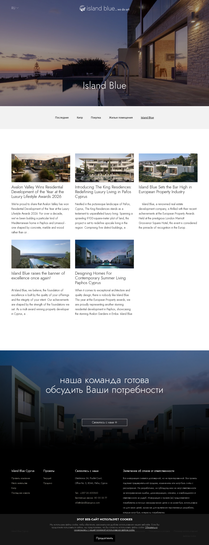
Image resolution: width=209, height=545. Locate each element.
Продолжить (104, 538)
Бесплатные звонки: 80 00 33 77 (91, 497)
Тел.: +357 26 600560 (86, 493)
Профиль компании (20, 478)
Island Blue (147, 117)
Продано (47, 483)
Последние (62, 117)
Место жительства (19, 483)
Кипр (80, 117)
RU (13, 8)
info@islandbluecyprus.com (87, 502)
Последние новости (20, 493)
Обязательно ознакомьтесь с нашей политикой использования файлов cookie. (116, 529)
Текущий (47, 478)
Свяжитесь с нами (103, 422)
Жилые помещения (121, 117)
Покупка (96, 117)
